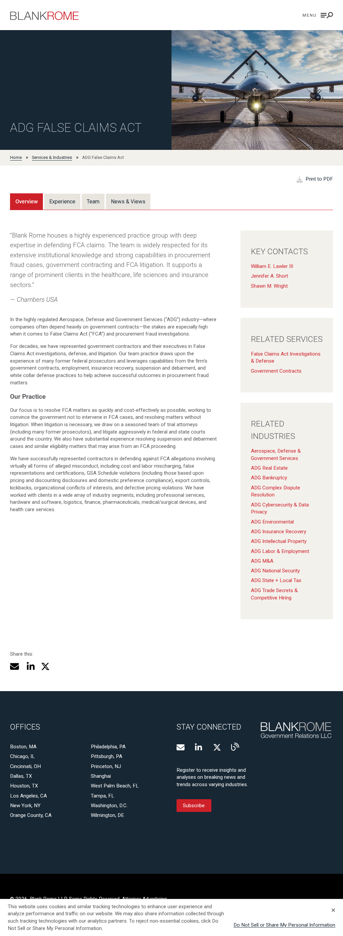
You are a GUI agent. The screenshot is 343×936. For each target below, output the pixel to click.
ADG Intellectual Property (278, 541)
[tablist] (80, 201)
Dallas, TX (21, 776)
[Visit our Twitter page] (217, 747)
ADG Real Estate (269, 468)
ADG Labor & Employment (280, 551)
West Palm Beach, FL (115, 786)
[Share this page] (14, 666)
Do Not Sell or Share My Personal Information (284, 925)
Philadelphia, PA (108, 747)
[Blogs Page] (235, 747)
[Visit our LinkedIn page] (199, 747)
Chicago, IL (22, 756)
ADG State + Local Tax (276, 580)
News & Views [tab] (128, 201)
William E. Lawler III (272, 266)
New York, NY (25, 806)
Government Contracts (276, 371)
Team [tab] (93, 201)
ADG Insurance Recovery (278, 532)
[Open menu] (318, 15)
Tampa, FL (102, 796)
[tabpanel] (171, 420)
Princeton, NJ (106, 766)
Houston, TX (24, 786)
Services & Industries (52, 157)
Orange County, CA (31, 815)
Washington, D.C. (109, 806)
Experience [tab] (62, 201)
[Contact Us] (181, 747)
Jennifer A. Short (269, 276)
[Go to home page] (44, 15)
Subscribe (194, 806)
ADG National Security (275, 571)
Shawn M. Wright (269, 286)
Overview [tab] (26, 201)
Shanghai (101, 776)
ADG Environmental (272, 522)
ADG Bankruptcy (269, 478)
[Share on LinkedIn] (30, 666)
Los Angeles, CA (28, 796)
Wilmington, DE (107, 815)
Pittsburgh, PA (106, 756)
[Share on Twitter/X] (45, 666)
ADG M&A (262, 561)
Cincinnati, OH (25, 766)
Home (16, 157)
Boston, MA (23, 747)
